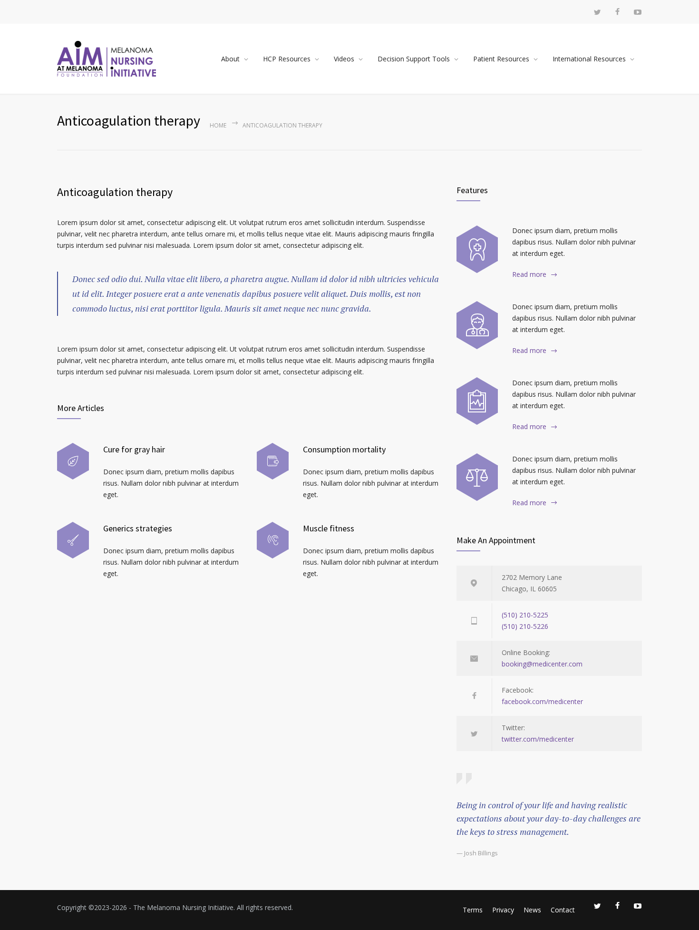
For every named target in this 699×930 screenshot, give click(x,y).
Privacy (503, 909)
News (532, 909)
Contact (563, 909)
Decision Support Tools (414, 58)
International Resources (589, 58)
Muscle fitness (328, 528)
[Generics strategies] (73, 540)
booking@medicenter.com (542, 663)
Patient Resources (501, 58)
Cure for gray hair (134, 449)
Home (218, 125)
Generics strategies (137, 528)
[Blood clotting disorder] (477, 249)
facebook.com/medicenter (542, 701)
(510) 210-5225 (525, 614)
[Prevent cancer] (477, 477)
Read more (529, 274)
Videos (344, 58)
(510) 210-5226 (525, 626)
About (230, 58)
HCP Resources (287, 58)
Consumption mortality (344, 449)
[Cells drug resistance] (477, 325)
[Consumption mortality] (273, 461)
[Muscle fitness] (273, 540)
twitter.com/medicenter (538, 739)
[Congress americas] (477, 401)
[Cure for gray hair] (73, 461)
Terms (473, 909)
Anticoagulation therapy (115, 192)
